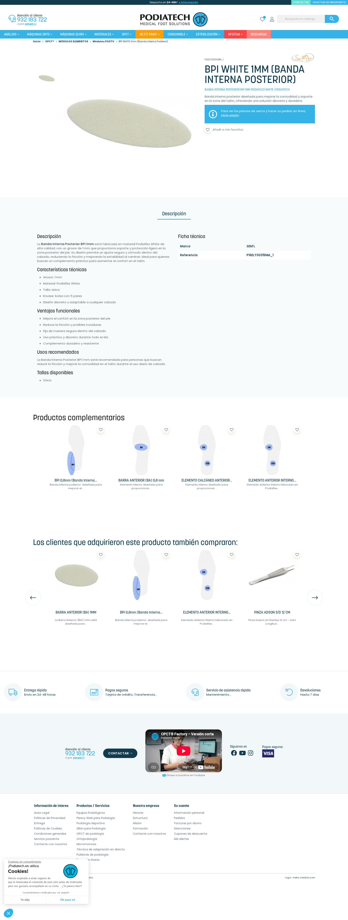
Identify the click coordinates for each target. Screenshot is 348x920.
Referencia (189, 255)
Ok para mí (67, 899)
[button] (8, 913)
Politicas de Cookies (48, 828)
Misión (137, 823)
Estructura (140, 818)
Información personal (189, 813)
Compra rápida (58, 501)
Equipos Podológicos (91, 813)
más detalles (88, 501)
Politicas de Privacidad (49, 818)
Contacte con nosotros (50, 844)
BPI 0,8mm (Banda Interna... (76, 481)
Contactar (118, 753)
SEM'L (250, 246)
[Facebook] (234, 754)
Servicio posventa (46, 839)
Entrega (39, 823)
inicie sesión (230, 115)
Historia (138, 813)
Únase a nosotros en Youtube (185, 775)
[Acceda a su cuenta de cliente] (272, 20)
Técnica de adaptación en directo (101, 849)
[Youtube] (242, 754)
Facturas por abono (188, 823)
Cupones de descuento (190, 834)
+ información (188, 2)
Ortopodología (87, 839)
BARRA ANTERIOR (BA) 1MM (76, 613)
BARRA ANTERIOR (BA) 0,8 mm (141, 481)
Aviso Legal (41, 813)
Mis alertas (181, 839)
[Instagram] (250, 754)
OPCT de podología (90, 834)
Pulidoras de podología (92, 855)
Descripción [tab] (174, 214)
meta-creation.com (304, 877)
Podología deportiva (91, 823)
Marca (185, 246)
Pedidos (179, 818)
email (29, 24)
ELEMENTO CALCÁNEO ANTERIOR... (206, 481)
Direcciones (182, 828)
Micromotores (86, 844)
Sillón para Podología (91, 828)
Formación (140, 828)
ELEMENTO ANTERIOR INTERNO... (272, 481)
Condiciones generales (50, 834)
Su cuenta (181, 806)
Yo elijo (25, 899)
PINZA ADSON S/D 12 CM (272, 613)
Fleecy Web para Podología (96, 818)
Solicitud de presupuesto (329, 2)
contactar (301, 2)
